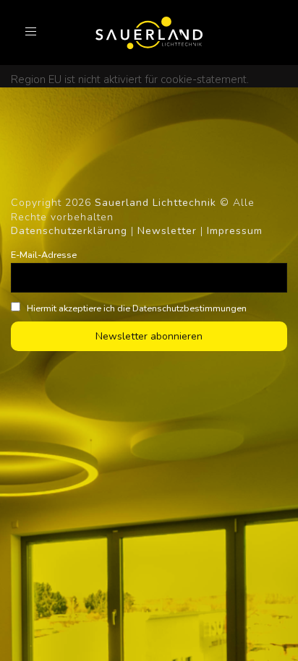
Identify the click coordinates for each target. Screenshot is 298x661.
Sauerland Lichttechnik (155, 202)
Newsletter (167, 231)
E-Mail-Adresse (44, 255)
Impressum (235, 231)
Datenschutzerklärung (69, 231)
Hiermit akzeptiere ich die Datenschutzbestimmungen (136, 308)
